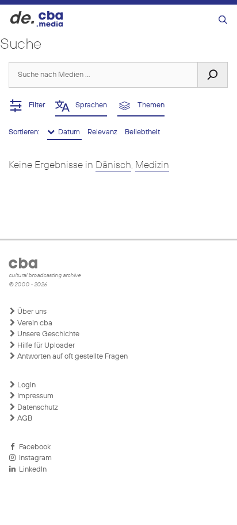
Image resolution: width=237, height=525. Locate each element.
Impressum (34, 396)
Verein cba (34, 323)
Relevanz (103, 132)
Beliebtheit (142, 132)
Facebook (33, 447)
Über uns (31, 312)
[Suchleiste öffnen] (222, 20)
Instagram (34, 458)
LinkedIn (31, 469)
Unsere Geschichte (47, 334)
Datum (68, 132)
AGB (24, 418)
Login (26, 385)
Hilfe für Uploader (45, 345)
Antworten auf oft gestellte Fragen (72, 356)
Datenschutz (37, 407)
